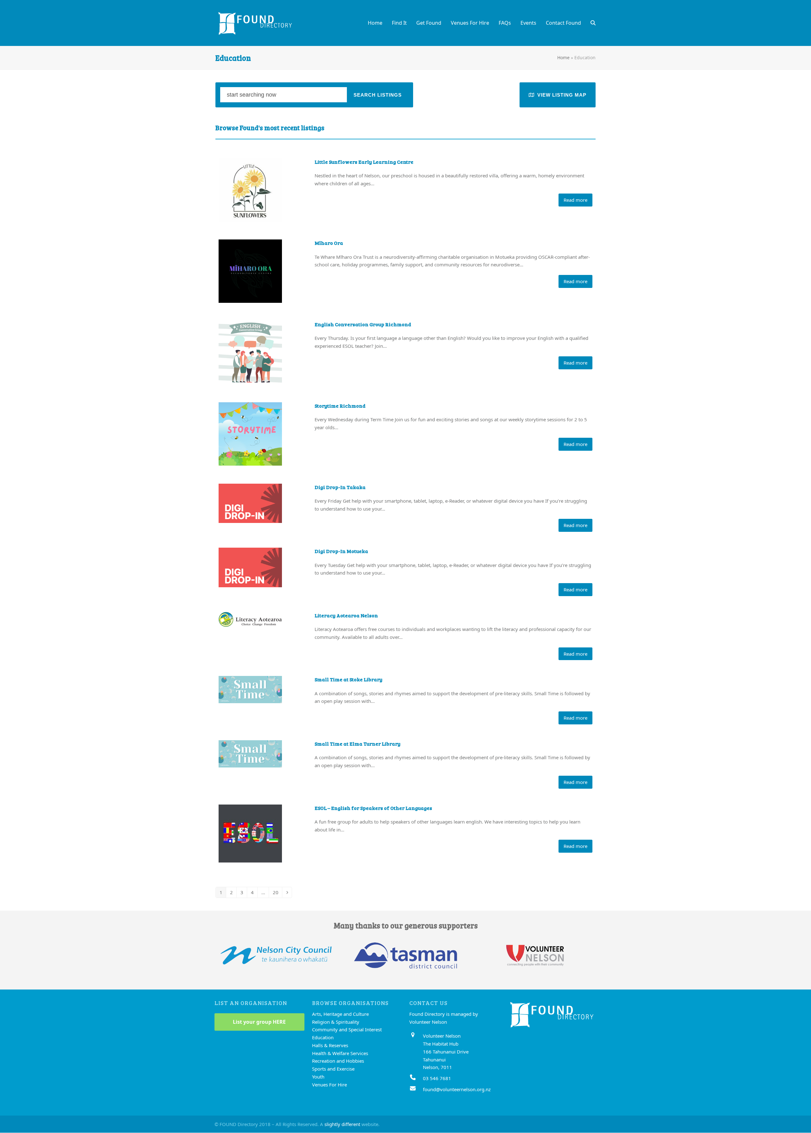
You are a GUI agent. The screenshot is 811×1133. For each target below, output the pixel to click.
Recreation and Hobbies (338, 1061)
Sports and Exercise (333, 1069)
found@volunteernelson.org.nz (457, 1089)
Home (563, 57)
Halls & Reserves (330, 1045)
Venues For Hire (329, 1084)
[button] (593, 23)
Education (323, 1037)
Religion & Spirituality (335, 1022)
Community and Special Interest (347, 1030)
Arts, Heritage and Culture (340, 1014)
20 (277, 892)
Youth (318, 1076)
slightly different (342, 1124)
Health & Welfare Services (340, 1053)
